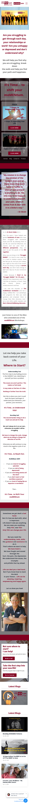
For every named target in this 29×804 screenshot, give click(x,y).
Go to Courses (9, 675)
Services (5, 158)
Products (23, 158)
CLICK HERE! (14, 128)
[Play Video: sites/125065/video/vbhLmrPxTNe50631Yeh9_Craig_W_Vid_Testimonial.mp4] (14, 331)
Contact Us (16, 158)
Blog (10, 158)
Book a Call (8, 658)
